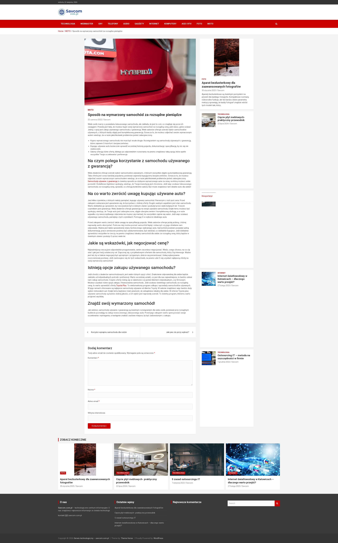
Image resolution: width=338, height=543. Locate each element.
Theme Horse (127, 538)
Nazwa (91, 390)
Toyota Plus (121, 285)
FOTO (199, 24)
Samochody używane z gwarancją (102, 181)
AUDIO (126, 24)
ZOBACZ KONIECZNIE (73, 439)
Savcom (107, 120)
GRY (100, 24)
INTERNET (154, 24)
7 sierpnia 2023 (178, 483)
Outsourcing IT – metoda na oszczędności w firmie (234, 357)
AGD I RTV (186, 24)
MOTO (210, 24)
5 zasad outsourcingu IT (186, 479)
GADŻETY (139, 24)
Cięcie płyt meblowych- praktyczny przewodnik (231, 119)
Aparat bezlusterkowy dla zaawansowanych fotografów (139, 508)
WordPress (158, 538)
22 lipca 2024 (223, 124)
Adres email (94, 401)
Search (277, 503)
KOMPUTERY (170, 24)
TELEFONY (113, 24)
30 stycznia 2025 (209, 90)
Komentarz (93, 358)
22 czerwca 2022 (95, 120)
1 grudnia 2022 (224, 362)
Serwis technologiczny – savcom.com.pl (91, 538)
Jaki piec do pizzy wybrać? (177, 332)
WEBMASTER (86, 24)
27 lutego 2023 (224, 285)
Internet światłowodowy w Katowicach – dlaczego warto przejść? (232, 279)
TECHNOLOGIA (68, 24)
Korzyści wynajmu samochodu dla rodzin (109, 332)
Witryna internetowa (96, 413)
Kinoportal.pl (207, 196)
